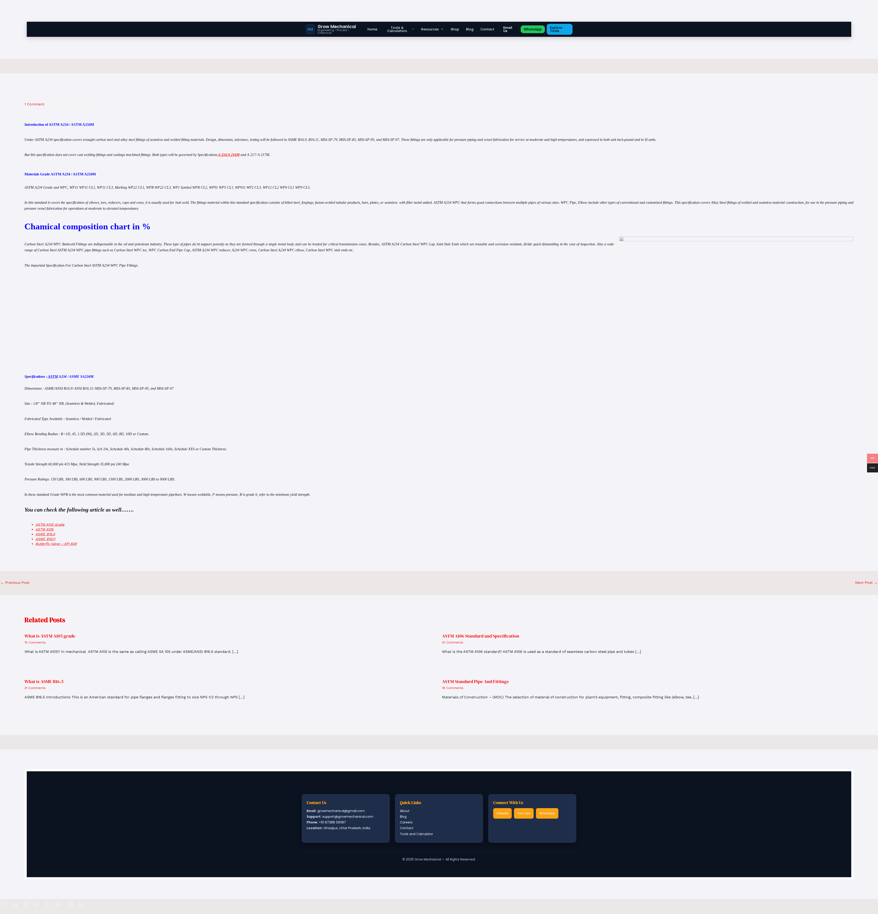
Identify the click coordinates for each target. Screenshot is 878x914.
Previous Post (14, 582)
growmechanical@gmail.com (341, 811)
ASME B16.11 (45, 539)
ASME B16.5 (45, 534)
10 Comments (452, 642)
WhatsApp (533, 29)
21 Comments (35, 688)
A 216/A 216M (228, 155)
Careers (406, 822)
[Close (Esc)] (75, 903)
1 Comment (34, 104)
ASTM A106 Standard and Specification (480, 636)
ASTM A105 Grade (49, 525)
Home (372, 29)
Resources (430, 29)
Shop (455, 29)
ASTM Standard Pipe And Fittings (475, 681)
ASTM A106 (44, 529)
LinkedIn (502, 813)
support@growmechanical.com (347, 816)
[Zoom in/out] (10, 903)
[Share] (53, 903)
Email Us (507, 29)
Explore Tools (556, 29)
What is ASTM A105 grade (49, 636)
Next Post (866, 582)
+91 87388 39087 (332, 822)
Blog (470, 29)
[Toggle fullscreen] (32, 903)
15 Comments (35, 642)
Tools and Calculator (416, 834)
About (405, 811)
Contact (487, 29)
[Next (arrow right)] (32, 910)
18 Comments (452, 688)
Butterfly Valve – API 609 (56, 544)
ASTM (53, 376)
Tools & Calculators (397, 29)
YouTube (523, 813)
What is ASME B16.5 (44, 681)
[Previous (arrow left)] (10, 910)
